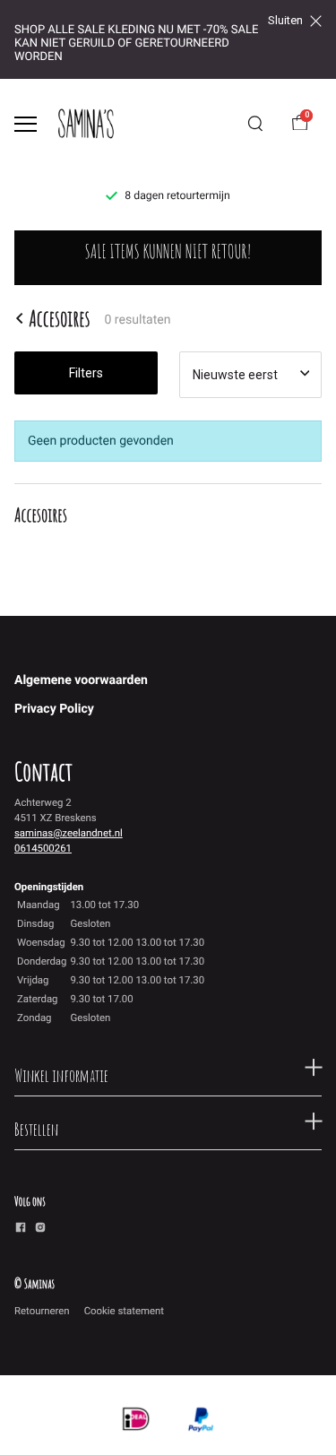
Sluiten (285, 20)
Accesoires (59, 318)
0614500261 (43, 848)
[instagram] (40, 1230)
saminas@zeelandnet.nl (68, 833)
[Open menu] (25, 124)
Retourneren (42, 1310)
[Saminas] (86, 124)
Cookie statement (124, 1310)
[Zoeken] (255, 123)
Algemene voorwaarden (81, 680)
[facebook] (20, 1230)
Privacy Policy (54, 709)
